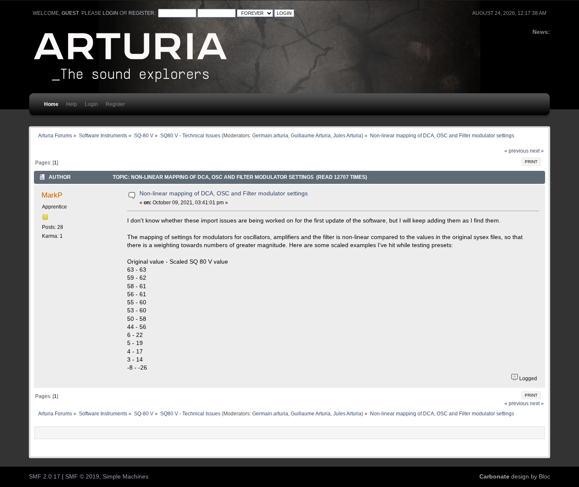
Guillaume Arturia (311, 135)
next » (537, 151)
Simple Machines (125, 476)
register (141, 13)
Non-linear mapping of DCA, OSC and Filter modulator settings (223, 193)
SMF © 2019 (82, 476)
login (110, 13)
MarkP (52, 195)
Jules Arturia (347, 135)
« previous (516, 151)
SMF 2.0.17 (44, 476)
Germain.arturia (270, 135)
